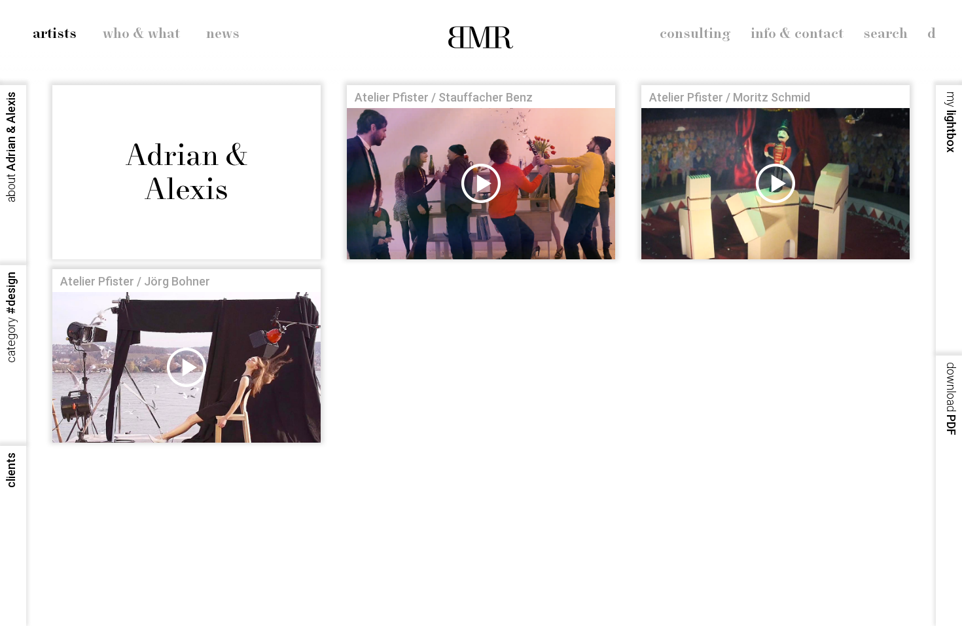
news (223, 34)
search (885, 34)
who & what (141, 34)
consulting (695, 34)
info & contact (797, 34)
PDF (951, 398)
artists (55, 34)
